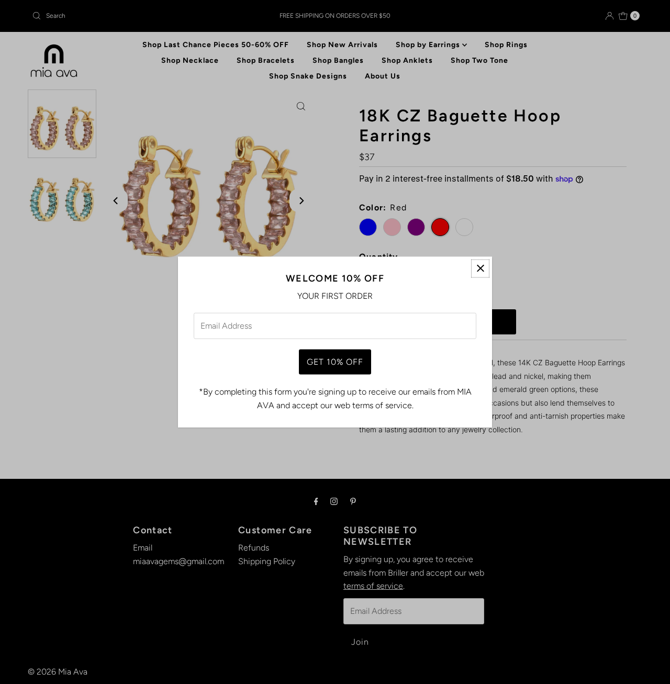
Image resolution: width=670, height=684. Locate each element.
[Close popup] (480, 268)
